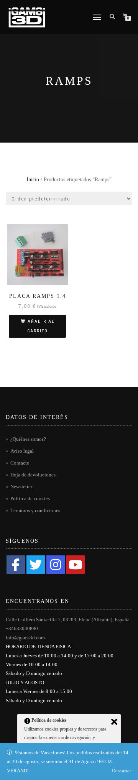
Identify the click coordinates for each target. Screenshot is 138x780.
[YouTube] (75, 564)
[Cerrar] (114, 722)
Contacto (20, 463)
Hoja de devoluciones (33, 475)
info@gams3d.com (25, 637)
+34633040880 (22, 628)
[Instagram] (55, 564)
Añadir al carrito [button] (40, 326)
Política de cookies (30, 498)
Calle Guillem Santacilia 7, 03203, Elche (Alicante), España (68, 619)
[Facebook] (16, 564)
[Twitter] (35, 564)
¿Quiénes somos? (28, 439)
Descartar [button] (121, 770)
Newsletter (21, 486)
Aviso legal (22, 451)
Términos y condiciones (35, 510)
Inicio (32, 179)
